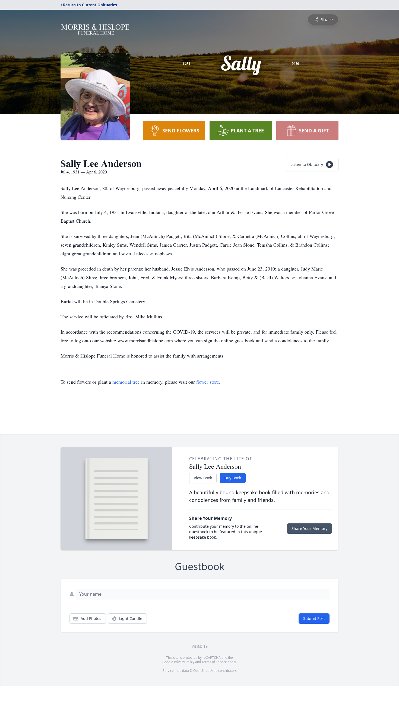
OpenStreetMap (205, 670)
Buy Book (232, 477)
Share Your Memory (309, 528)
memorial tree (126, 381)
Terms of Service (214, 662)
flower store (207, 381)
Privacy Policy (184, 662)
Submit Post (314, 618)
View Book (203, 477)
